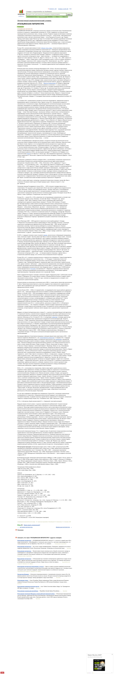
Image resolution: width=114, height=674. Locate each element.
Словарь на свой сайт (63, 8)
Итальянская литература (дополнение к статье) (30, 566)
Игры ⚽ (64, 16)
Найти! (69, 14)
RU (70, 8)
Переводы (50, 16)
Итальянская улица (22, 580)
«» (46, 48)
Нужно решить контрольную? (32, 525)
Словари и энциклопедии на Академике (39, 11)
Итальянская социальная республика (27, 591)
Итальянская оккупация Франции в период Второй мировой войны (36, 593)
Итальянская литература (24, 540)
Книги (57, 16)
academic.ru (21, 16)
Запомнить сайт (53, 8)
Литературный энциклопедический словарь (32, 16)
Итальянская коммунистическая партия (28, 586)
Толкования (42, 16)
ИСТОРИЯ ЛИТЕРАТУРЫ (26, 527)
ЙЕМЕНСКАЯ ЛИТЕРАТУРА (63, 527)
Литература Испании (23, 574)
